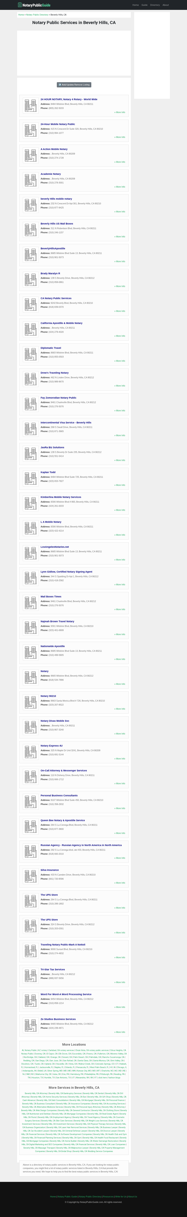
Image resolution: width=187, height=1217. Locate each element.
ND (120, 1071)
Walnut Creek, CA (86, 1064)
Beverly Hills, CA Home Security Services (49, 1097)
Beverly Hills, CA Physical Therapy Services (95, 1124)
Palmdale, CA (95, 1057)
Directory (155, 5)
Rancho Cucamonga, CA (113, 1057)
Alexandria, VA (82, 1078)
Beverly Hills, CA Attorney (36, 1093)
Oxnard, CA (67, 1057)
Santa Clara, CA (85, 1060)
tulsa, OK (57, 1074)
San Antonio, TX (63, 1078)
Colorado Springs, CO (104, 1064)
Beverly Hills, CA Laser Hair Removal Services (67, 1127)
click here (102, 1078)
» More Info (119, 112)
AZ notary (42, 1050)
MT (98, 1071)
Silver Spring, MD (55, 1071)
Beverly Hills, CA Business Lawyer (103, 1127)
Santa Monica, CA (101, 1060)
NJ (24, 1074)
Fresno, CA (91, 1054)
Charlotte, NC (107, 1071)
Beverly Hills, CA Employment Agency (54, 1117)
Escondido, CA (78, 1054)
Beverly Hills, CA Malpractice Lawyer (72, 1148)
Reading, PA (119, 1074)
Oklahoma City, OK (43, 1074)
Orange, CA (56, 1057)
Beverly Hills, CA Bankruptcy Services (65, 1093)
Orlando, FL (70, 1067)
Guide (144, 5)
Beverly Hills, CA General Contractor (74, 1110)
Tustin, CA (39, 1064)
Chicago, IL (122, 1067)
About (166, 5)
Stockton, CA (27, 1064)
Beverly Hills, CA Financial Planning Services (42, 1138)
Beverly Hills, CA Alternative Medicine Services (42, 1107)
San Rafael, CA (69, 1060)
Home (136, 5)
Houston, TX (37, 1078)
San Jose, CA (56, 1060)
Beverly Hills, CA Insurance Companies (73, 1104)
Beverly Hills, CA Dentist (93, 1093)
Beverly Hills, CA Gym (72, 1138)
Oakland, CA (43, 1057)
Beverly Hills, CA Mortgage (81, 1100)
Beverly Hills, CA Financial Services (79, 1144)
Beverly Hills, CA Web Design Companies (39, 1110)
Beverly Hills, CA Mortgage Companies (69, 1114)
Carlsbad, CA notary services (61, 1050)
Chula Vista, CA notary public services (92, 1050)
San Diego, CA (42, 1060)
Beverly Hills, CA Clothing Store (105, 1110)
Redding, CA (28, 1060)
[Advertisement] (74, 53)
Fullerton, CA (103, 1054)
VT (95, 1078)
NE (124, 1071)
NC (116, 1071)
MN (73, 1071)
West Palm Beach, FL (99, 1067)
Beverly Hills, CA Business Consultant (38, 1104)
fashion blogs (114, 1078)
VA (91, 1078)
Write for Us (120, 1196)
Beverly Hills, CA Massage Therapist (39, 1148)
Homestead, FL (31, 1067)
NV (32, 1074)
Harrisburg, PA (77, 1074)
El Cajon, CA (52, 1054)
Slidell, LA (42, 1071)
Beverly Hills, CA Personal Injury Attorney (83, 1107)
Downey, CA (40, 1054)
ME (69, 1071)
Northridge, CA (30, 1057)
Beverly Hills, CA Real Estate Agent (103, 1114)
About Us (132, 1196)
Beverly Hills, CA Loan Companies (111, 1144)
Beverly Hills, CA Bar (77, 1097)
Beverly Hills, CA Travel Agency (86, 1117)
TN (29, 1078)
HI (111, 1067)
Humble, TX (49, 1078)
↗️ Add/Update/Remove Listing (74, 84)
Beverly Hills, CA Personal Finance (109, 1100)
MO (94, 1071)
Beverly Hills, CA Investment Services (58, 1124)
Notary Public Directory (37, 14)
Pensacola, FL (82, 1067)
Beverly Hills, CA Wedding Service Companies (93, 1151)
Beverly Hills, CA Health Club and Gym (110, 1134)
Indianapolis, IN (29, 1071)
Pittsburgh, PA (106, 1074)
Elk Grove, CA (65, 1054)
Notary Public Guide (67, 1196)
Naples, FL (59, 1067)
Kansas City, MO (84, 1071)
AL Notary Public (29, 1050)
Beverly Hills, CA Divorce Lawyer (103, 1131)
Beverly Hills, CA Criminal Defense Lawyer (69, 1131)
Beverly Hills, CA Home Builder (63, 1141)
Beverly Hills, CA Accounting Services (108, 1104)
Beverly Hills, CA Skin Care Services (56, 1121)
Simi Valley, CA (117, 1060)
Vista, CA (73, 1064)
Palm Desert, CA (80, 1057)
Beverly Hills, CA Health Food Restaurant (101, 1138)
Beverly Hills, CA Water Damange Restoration (98, 1141)
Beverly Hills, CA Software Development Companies (69, 1134)
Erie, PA (65, 1074)
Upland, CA (50, 1064)
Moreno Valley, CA (119, 1054)
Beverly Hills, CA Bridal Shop (59, 1151)
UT (73, 1078)
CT (117, 1064)
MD (65, 1071)
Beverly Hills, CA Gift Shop (99, 1097)
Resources (108, 1196)
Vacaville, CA (61, 1064)
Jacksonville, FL (46, 1067)
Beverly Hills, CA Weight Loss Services (90, 1121)
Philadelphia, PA (92, 1074)
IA (115, 1067)
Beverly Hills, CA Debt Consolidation (52, 1100)
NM (28, 1074)
